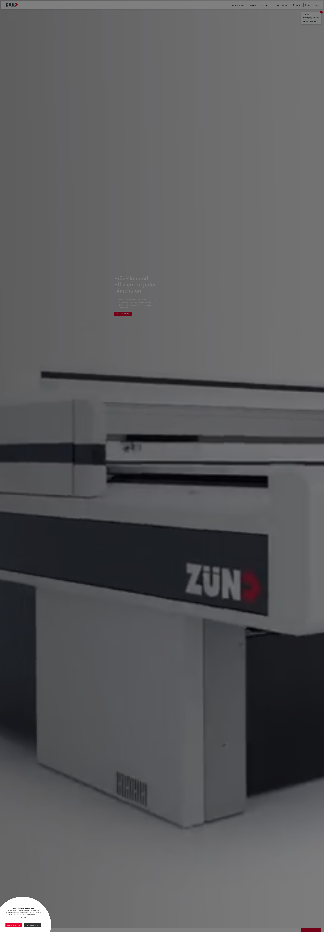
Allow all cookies (13, 925)
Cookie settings (32, 925)
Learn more (23, 917)
